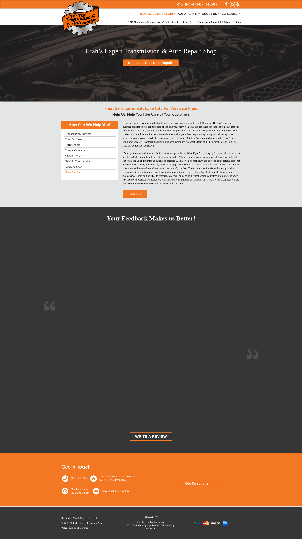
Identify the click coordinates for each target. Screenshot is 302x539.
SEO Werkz (82, 528)
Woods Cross (79, 518)
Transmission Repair (156, 13)
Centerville (93, 518)
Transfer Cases (73, 139)
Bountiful (65, 518)
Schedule (230, 13)
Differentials (72, 144)
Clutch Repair (73, 155)
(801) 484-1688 (79, 478)
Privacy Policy (96, 523)
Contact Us (135, 193)
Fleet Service (73, 172)
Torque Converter (75, 150)
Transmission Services (78, 133)
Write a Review (151, 436)
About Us (209, 13)
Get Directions (196, 483)
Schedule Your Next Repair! (150, 63)
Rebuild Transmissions (78, 161)
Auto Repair (187, 13)
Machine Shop (73, 166)
